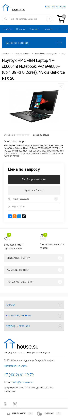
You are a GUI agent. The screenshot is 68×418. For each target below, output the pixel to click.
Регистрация (59, 6)
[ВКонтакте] (10, 216)
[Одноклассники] (15, 216)
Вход (47, 6)
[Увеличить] (34, 106)
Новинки (48, 29)
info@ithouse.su (23, 382)
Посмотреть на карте (15, 366)
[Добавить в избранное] (61, 86)
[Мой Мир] (19, 216)
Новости (20, 29)
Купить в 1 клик (34, 190)
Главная (7, 29)
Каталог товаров (17, 42)
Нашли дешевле (20, 198)
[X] (24, 216)
